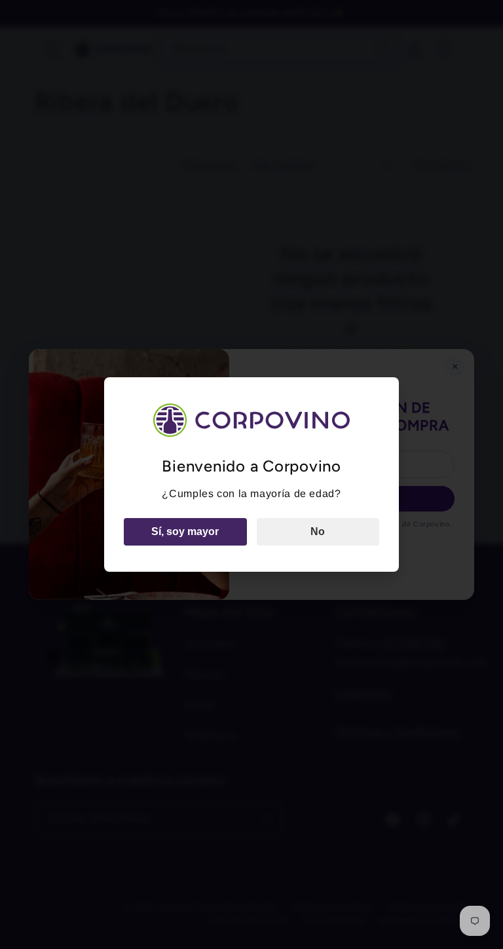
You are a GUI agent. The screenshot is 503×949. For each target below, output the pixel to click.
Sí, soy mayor (185, 531)
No (317, 531)
